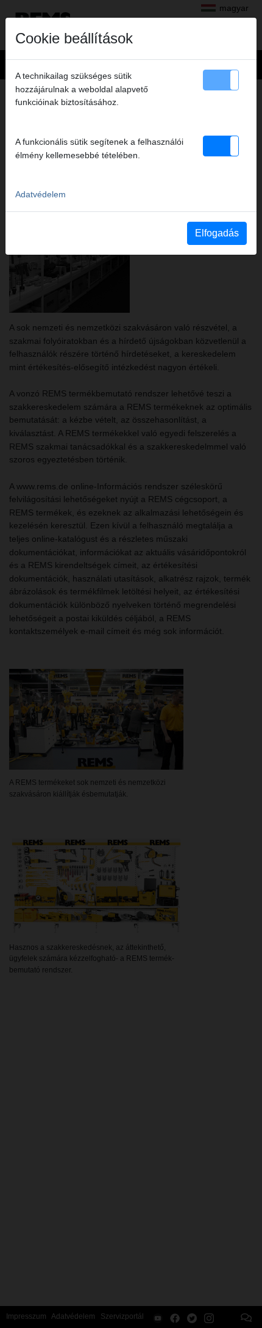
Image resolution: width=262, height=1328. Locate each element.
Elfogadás (217, 233)
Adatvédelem (40, 194)
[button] (221, 80)
